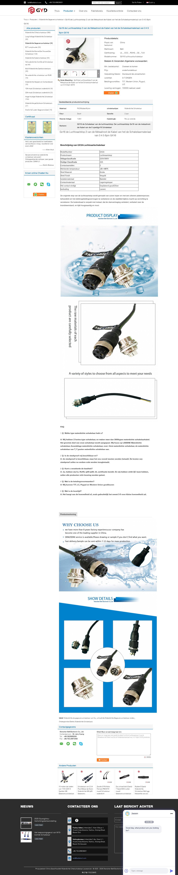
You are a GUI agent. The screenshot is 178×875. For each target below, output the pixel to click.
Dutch (151, 3)
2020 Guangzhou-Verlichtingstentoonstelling (45, 819)
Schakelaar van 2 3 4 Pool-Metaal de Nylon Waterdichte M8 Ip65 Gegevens (85, 790)
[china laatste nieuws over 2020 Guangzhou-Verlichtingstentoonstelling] (26, 823)
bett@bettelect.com (34, 3)
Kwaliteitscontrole (115, 11)
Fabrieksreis (97, 11)
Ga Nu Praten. (137, 2)
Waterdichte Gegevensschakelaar (51, 19)
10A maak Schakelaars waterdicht (37, 88)
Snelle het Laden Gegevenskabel (37, 110)
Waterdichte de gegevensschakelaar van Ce (80, 718)
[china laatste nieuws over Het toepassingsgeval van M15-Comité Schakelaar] (26, 837)
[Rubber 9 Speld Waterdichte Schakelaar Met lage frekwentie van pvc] (143, 776)
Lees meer (39, 825)
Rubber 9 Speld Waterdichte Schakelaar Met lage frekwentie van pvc (142, 790)
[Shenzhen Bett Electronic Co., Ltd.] (38, 10)
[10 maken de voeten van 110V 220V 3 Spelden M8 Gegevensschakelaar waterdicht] (67, 776)
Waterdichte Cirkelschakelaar (35, 32)
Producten (68, 11)
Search (118, 3)
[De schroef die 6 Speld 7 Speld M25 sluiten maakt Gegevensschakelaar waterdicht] (124, 776)
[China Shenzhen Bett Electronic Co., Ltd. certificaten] (31, 127)
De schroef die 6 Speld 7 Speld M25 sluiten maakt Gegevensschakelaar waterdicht (124, 791)
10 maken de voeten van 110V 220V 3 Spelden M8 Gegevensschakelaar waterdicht (66, 791)
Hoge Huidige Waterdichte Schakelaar (39, 97)
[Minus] (171, 813)
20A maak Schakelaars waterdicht (37, 93)
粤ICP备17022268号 (89, 872)
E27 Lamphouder (31, 47)
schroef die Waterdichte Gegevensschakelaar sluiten (115, 718)
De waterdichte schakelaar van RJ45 (38, 75)
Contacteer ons (134, 11)
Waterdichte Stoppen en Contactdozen (39, 82)
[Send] (171, 871)
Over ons (83, 11)
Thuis (57, 11)
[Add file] (126, 871)
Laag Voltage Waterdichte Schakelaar (38, 37)
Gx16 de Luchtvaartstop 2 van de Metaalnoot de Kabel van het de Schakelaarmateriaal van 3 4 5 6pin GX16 (79, 82)
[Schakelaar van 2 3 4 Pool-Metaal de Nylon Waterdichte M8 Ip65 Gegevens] (86, 776)
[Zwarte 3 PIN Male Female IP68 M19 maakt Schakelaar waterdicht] (105, 776)
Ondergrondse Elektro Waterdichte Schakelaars (76, 722)
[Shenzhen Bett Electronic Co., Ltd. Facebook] (76, 820)
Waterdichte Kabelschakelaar (35, 58)
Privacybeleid (40, 869)
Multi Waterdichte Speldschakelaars (38, 69)
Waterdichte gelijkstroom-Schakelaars (38, 103)
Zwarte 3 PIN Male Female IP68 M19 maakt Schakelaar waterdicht (103, 790)
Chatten (111, 93)
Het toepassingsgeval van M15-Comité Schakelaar (47, 833)
